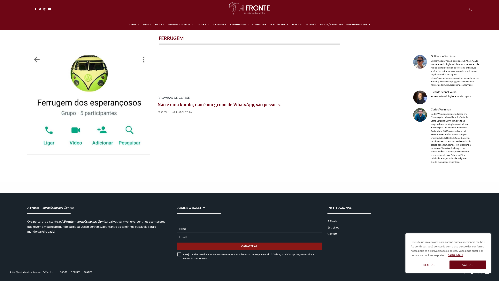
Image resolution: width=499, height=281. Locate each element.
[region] (448, 253)
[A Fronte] (249, 9)
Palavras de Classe (174, 97)
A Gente (332, 221)
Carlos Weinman (441, 109)
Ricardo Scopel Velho (444, 92)
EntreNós (333, 227)
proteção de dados (302, 254)
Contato (332, 233)
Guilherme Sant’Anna (443, 56)
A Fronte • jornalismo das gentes (28, 272)
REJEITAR (429, 264)
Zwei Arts (49, 272)
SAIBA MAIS (455, 255)
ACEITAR (467, 264)
